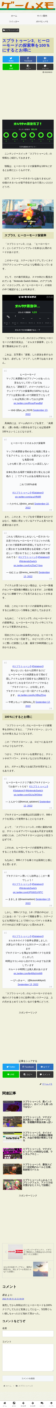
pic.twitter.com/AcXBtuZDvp (32, 695)
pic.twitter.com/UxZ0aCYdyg (28, 565)
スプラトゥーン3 (11, 30)
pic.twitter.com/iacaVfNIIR (28, 497)
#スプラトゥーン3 (21, 492)
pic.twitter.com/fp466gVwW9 (28, 973)
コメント (6, 1341)
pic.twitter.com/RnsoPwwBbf (28, 403)
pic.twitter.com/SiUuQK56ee (28, 795)
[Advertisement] (28, 96)
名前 (4, 1328)
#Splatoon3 (38, 492)
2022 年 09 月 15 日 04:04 (13, 1299)
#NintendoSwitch (28, 561)
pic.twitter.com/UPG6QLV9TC (28, 892)
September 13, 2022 (28, 984)
